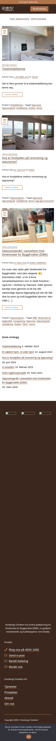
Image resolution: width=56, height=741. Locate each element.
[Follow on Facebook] (49, 720)
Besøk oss (16, 666)
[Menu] (52, 8)
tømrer (39, 108)
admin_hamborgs (37, 263)
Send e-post (17, 655)
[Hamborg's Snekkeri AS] (11, 9)
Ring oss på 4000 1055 (24, 649)
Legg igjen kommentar (44, 201)
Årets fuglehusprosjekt (14, 373)
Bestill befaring (18, 661)
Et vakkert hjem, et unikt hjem (18, 352)
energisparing (19, 321)
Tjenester (10, 686)
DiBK (35, 318)
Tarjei (35, 77)
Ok (28, 737)
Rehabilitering (9, 65)
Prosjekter (11, 692)
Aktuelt (8, 697)
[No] (52, 733)
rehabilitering (21, 108)
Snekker (31, 108)
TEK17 (25, 324)
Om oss (9, 703)
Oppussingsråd (8, 108)
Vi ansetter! (8, 367)
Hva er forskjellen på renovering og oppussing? (27, 357)
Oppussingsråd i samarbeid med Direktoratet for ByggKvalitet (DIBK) (26, 380)
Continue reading (12, 94)
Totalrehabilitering (13, 69)
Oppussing (36, 105)
